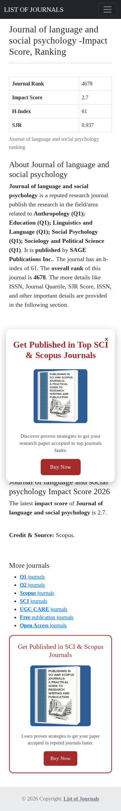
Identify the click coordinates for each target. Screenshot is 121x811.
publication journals (46, 617)
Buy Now (60, 467)
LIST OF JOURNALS (34, 9)
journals (32, 577)
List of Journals (81, 799)
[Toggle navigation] (107, 9)
